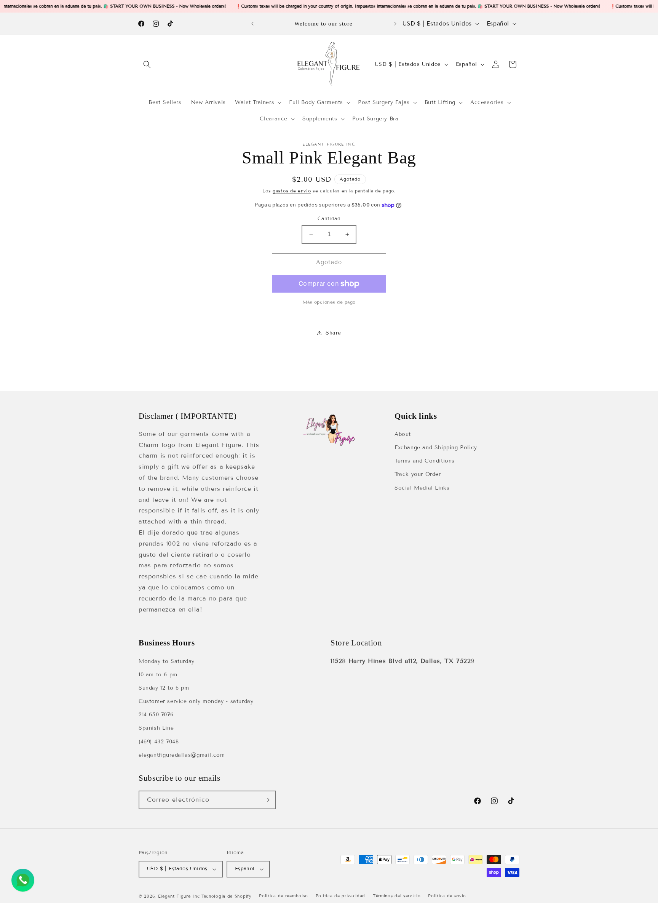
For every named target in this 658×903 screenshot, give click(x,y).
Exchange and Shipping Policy (435, 447)
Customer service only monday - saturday (196, 701)
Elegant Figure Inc (179, 896)
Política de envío (447, 895)
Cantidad (329, 219)
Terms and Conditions (424, 461)
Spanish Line (156, 728)
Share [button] (333, 333)
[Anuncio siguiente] (395, 23)
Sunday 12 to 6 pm (164, 688)
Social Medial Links (421, 488)
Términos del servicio (397, 895)
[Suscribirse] (266, 800)
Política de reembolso (283, 895)
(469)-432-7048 (159, 741)
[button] (147, 64)
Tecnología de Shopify (226, 896)
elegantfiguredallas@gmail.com (182, 755)
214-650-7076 (156, 714)
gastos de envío (292, 191)
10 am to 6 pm (158, 674)
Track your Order (417, 474)
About (402, 434)
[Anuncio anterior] (252, 23)
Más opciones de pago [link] (329, 302)
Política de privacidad (340, 895)
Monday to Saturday (167, 661)
